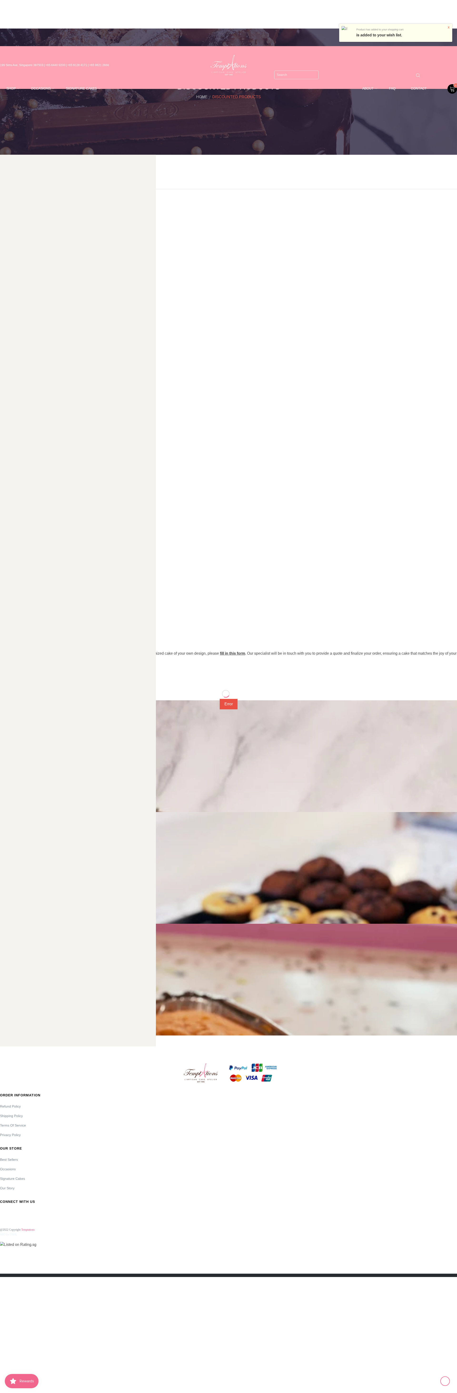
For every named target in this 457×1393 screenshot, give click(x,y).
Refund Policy (10, 1106)
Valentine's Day (12, 581)
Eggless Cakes (12, 371)
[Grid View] (69, 681)
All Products (9, 225)
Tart (3, 528)
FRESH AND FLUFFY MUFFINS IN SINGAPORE (39, 382)
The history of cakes (17, 570)
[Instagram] (16, 1212)
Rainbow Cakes (12, 507)
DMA (13, 1234)
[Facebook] (3, 1212)
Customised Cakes (15, 330)
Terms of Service (13, 1125)
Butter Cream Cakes (16, 277)
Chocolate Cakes (14, 298)
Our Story (7, 1188)
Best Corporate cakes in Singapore (29, 235)
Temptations (28, 1229)
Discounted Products (17, 340)
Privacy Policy (10, 1135)
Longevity (8, 434)
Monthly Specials (13, 466)
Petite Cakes (10, 497)
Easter (5, 361)
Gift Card (7, 413)
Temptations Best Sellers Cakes (25, 560)
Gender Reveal (12, 403)
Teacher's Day (11, 549)
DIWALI (6, 351)
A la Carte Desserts (16, 215)
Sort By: (8, 681)
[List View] (81, 681)
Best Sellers (9, 1159)
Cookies (6, 319)
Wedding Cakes (12, 591)
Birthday (6, 246)
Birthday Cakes (12, 256)
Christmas (8, 309)
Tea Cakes (8, 539)
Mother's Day (10, 476)
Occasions (8, 487)
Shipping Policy (11, 1116)
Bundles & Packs (13, 267)
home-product (11, 424)
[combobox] (296, 75)
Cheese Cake (11, 288)
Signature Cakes (13, 518)
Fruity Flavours (12, 392)
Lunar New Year (13, 455)
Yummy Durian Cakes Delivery (24, 602)
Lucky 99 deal (11, 445)
